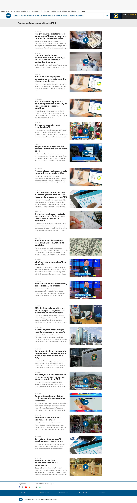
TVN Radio (37, 15)
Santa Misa (126, 17)
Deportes (29, 15)
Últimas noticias (5, 11)
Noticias (16, 15)
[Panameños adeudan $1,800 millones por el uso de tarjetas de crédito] (86, 402)
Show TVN (23, 15)
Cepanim (23, 11)
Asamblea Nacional (56, 11)
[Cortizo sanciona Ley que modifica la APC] (86, 131)
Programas (64, 15)
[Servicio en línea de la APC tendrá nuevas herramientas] (86, 445)
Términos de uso (63, 492)
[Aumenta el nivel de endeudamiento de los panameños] (86, 467)
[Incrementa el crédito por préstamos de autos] (86, 424)
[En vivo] (124, 14)
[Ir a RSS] (30, 487)
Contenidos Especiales (47, 15)
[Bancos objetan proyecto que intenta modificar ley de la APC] (86, 336)
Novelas (58, 15)
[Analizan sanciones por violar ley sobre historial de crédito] (86, 290)
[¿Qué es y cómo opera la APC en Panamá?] (86, 268)
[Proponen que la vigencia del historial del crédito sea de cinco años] (86, 153)
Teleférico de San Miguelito (69, 11)
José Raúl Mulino (15, 11)
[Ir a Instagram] (23, 487)
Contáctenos (102, 492)
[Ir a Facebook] (19, 487)
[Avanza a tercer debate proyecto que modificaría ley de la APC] (86, 177)
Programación (80, 15)
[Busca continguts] (107, 16)
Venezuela (46, 11)
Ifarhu (28, 11)
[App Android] (40, 487)
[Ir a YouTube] (26, 487)
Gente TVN (72, 15)
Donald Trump (81, 11)
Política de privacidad (44, 492)
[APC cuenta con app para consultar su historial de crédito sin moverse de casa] (86, 83)
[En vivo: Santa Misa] (116, 16)
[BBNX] (21, 499)
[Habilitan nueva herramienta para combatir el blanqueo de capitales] (86, 247)
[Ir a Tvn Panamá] (8, 15)
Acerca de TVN (83, 492)
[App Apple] (37, 487)
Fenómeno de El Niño (37, 11)
